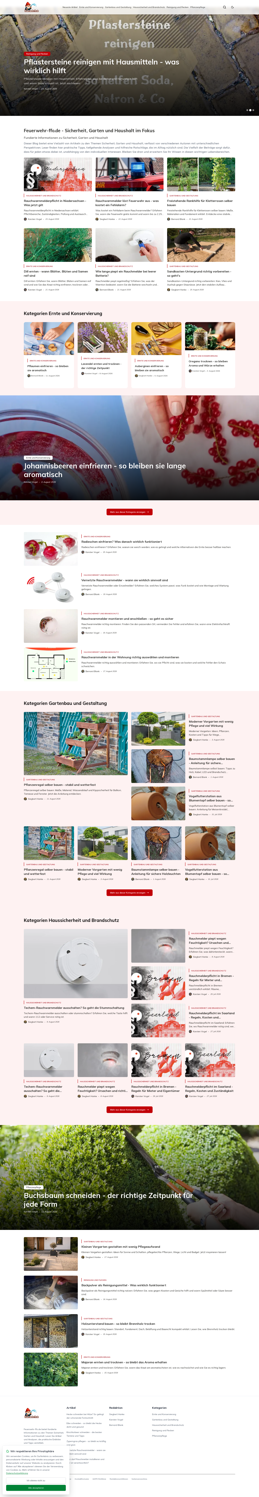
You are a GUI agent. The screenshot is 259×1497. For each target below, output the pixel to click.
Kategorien (159, 1407)
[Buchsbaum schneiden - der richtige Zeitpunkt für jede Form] (129, 1177)
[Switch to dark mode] (232, 7)
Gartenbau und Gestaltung (118, 7)
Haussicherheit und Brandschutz (149, 7)
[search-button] (224, 7)
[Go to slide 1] (247, 110)
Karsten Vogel (31, 482)
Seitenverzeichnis (139, 1479)
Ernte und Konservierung (91, 7)
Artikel (71, 1407)
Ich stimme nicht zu (36, 1480)
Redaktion (115, 1407)
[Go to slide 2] (250, 110)
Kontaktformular (82, 1479)
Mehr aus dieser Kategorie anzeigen (127, 512)
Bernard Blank (116, 1425)
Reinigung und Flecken (178, 7)
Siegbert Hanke (31, 84)
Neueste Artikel (70, 7)
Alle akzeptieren (36, 1488)
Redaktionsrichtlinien (119, 1479)
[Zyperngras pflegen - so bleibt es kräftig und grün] (129, 61)
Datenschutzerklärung (17, 1473)
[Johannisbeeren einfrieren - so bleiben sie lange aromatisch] (129, 447)
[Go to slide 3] (253, 110)
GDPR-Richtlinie (99, 1479)
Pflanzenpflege (197, 7)
